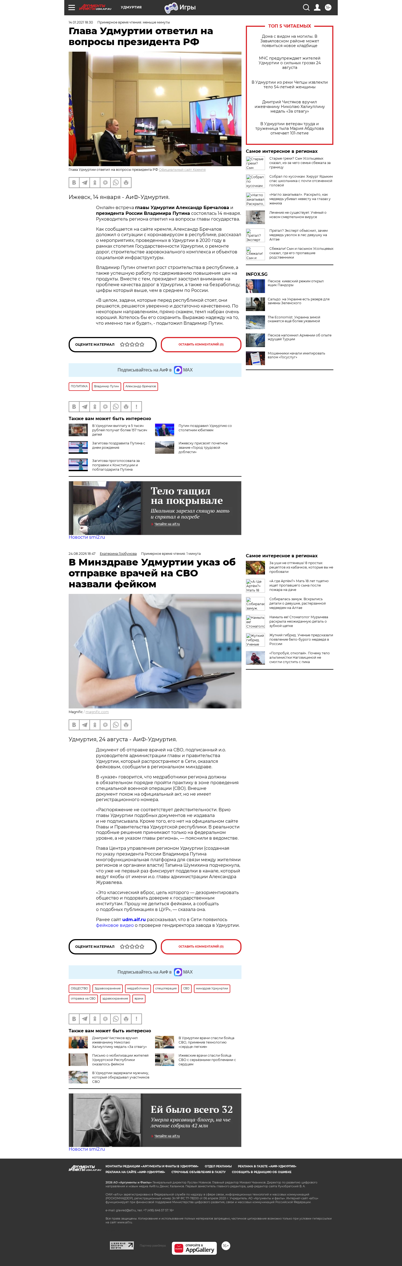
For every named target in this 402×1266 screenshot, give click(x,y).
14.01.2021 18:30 (81, 22)
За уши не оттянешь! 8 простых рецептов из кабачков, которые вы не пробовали (301, 567)
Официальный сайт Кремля (182, 170)
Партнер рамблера (153, 1245)
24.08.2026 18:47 (82, 554)
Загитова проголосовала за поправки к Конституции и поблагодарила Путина (116, 465)
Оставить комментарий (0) (201, 344)
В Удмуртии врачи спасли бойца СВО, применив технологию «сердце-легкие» (206, 1042)
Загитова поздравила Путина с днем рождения (118, 445)
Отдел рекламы (218, 1166)
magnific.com (97, 712)
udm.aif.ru (134, 919)
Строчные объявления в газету (198, 1172)
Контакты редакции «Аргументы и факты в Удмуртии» (152, 1166)
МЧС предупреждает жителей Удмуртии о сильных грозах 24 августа (290, 63)
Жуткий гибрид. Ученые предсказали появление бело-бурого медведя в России (301, 639)
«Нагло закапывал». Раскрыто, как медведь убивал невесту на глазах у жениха (300, 198)
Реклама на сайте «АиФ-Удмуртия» (135, 1172)
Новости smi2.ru (87, 537)
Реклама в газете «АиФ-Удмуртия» (267, 1166)
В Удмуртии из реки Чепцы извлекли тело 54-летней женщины (290, 84)
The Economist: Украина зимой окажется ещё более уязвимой (294, 319)
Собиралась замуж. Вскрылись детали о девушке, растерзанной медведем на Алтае (297, 603)
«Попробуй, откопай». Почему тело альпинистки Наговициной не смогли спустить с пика (299, 657)
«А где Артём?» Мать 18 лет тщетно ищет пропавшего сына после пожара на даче (299, 585)
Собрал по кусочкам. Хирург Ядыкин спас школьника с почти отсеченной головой (301, 180)
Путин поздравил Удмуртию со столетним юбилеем (205, 428)
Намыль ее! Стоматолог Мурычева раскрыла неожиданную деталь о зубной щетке (298, 621)
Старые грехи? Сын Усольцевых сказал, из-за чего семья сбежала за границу (300, 162)
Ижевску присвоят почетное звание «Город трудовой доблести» (203, 447)
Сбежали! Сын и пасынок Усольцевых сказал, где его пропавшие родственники (301, 253)
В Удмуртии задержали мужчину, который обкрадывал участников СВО (120, 1077)
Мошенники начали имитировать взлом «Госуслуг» (296, 355)
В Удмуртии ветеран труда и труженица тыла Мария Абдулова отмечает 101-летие (289, 129)
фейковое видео (115, 925)
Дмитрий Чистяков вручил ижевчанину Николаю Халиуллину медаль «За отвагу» (290, 107)
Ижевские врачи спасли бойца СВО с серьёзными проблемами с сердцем (207, 1059)
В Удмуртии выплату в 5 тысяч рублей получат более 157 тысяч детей (119, 430)
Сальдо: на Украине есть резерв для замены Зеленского (299, 301)
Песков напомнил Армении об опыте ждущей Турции (299, 337)
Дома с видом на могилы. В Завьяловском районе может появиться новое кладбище (289, 41)
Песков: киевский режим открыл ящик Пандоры (296, 283)
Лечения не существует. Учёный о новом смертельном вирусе (298, 214)
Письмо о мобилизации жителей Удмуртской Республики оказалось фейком (120, 1059)
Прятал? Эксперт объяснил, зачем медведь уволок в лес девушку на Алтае (298, 234)
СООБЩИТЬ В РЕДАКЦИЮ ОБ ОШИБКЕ (262, 1172)
